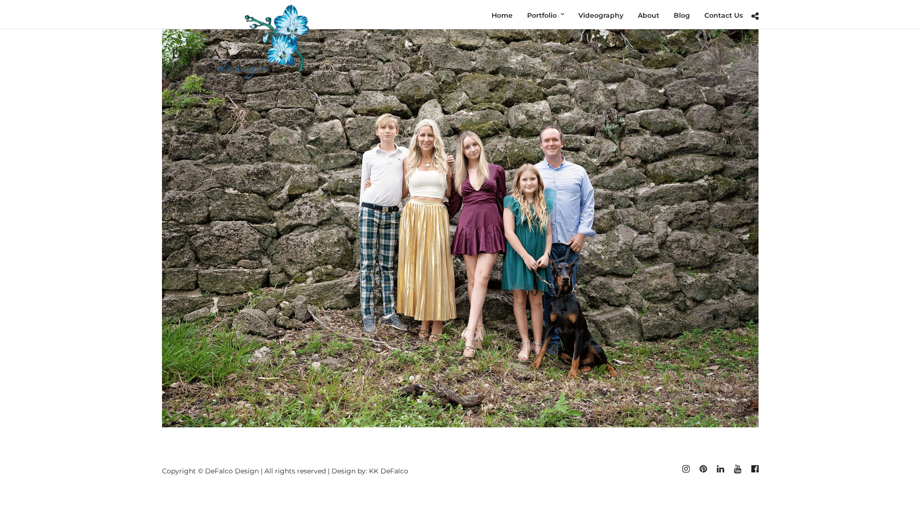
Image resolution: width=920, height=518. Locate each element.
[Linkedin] (720, 469)
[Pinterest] (703, 469)
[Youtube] (737, 469)
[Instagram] (686, 469)
